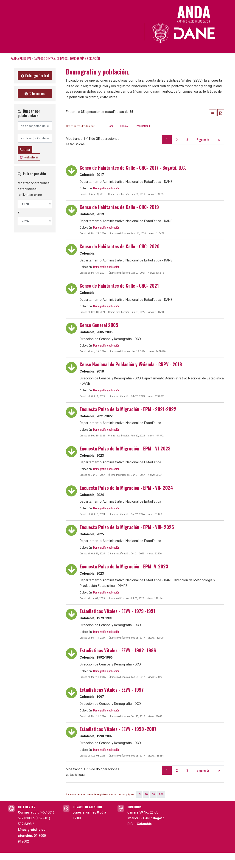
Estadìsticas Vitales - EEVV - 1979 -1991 (117, 611)
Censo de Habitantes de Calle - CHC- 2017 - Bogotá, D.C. (133, 167)
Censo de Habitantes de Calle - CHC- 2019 (119, 207)
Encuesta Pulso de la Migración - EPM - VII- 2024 (126, 487)
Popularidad (143, 126)
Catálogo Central (36, 75)
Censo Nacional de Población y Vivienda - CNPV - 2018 (131, 364)
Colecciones (36, 93)
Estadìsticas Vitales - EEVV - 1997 (112, 689)
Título (123, 126)
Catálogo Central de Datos (51, 58)
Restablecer (31, 157)
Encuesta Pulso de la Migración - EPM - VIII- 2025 (127, 527)
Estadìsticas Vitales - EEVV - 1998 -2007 (118, 728)
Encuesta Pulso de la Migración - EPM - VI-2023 (125, 448)
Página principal (21, 58)
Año (111, 126)
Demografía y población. (85, 58)
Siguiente (203, 139)
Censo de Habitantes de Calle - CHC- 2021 (119, 285)
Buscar (25, 150)
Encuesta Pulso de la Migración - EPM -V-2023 (124, 566)
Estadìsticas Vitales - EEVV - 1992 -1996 (118, 650)
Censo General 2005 (99, 324)
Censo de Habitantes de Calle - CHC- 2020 (119, 246)
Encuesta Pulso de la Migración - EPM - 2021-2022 (128, 409)
